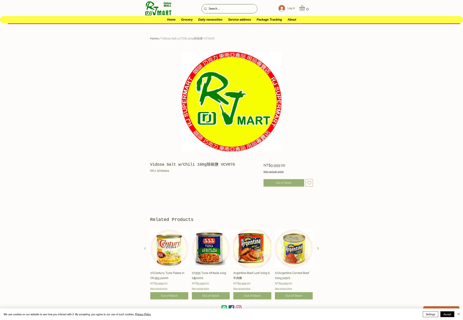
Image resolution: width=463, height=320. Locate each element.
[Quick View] (169, 249)
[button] (305, 8)
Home (154, 38)
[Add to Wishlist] (309, 183)
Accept (447, 314)
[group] (231, 264)
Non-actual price (274, 171)
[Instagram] (238, 308)
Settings (430, 314)
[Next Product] (318, 248)
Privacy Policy (143, 314)
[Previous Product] (145, 248)
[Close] (458, 314)
